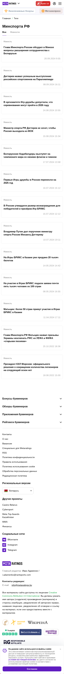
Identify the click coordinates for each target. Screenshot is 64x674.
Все (4, 32)
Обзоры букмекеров (15, 406)
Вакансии (7, 443)
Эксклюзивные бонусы (21, 11)
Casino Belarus (9, 505)
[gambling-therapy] (51, 632)
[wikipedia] (37, 622)
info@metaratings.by (22, 585)
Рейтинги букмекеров (15, 422)
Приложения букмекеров (17, 414)
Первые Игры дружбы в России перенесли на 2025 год (30, 181)
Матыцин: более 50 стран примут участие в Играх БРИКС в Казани (32, 311)
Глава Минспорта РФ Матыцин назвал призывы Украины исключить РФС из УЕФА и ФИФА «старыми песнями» (31, 338)
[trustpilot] (9, 632)
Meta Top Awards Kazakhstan (10, 515)
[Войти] (54, 3)
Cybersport (7, 509)
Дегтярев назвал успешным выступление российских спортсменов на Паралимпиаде (28, 78)
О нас (5, 439)
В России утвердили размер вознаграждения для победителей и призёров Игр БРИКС (32, 207)
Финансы (7, 526)
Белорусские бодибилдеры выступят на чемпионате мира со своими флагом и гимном (30, 155)
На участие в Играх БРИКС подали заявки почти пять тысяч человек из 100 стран (31, 285)
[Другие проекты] (11, 3)
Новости (15, 32)
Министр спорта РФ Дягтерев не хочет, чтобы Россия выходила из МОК (30, 129)
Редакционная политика (14, 475)
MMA (4, 522)
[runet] (5, 622)
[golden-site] (18, 622)
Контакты (7, 434)
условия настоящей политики (22, 660)
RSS (4, 453)
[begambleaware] (30, 632)
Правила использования (14, 462)
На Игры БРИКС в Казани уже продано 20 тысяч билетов (31, 259)
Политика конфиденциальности (18, 457)
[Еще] (60, 3)
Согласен (32, 669)
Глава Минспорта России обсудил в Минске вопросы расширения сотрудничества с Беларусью (29, 50)
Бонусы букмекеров (15, 398)
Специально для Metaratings (17, 448)
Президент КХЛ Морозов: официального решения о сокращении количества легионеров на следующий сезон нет (31, 367)
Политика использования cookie (18, 466)
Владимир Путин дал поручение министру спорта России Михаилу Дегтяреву (28, 233)
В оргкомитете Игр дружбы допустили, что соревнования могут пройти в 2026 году (28, 103)
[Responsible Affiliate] (14, 642)
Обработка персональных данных (19, 471)
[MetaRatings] (12, 563)
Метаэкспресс (53, 11)
